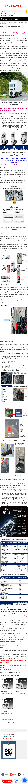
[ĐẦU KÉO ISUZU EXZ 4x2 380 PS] (7, 684)
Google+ (14, 774)
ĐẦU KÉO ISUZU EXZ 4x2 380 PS (6, 690)
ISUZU (15, 22)
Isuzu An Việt (3, 619)
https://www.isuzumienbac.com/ (12, 675)
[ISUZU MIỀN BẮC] (13, 5)
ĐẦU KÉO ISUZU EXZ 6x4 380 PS (20, 690)
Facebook (6, 774)
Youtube (22, 774)
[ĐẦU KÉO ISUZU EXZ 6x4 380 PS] (21, 684)
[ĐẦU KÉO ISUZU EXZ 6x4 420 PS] (7, 704)
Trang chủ (3, 22)
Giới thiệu (9, 22)
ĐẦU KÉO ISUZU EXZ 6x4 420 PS (6, 710)
